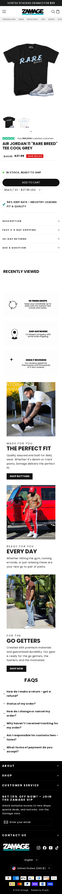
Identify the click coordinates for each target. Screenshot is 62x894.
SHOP (7, 775)
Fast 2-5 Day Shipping (19, 230)
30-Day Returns (14, 239)
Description (11, 221)
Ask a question (14, 247)
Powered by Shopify (40, 890)
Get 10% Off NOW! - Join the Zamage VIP (27, 798)
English (29, 860)
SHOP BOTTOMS (19, 476)
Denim (21, 19)
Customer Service (20, 785)
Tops (43, 19)
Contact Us (14, 835)
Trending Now (9, 19)
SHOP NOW (16, 668)
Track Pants (32, 19)
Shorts (51, 19)
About (8, 766)
